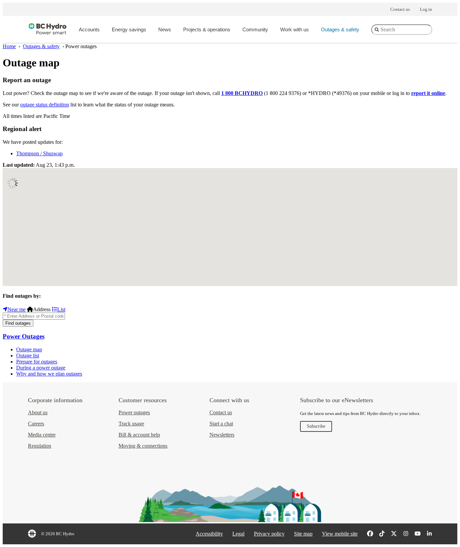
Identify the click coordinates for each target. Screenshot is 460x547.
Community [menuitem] (255, 29)
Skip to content (224, 4)
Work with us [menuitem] (294, 29)
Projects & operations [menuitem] (206, 29)
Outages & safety (41, 46)
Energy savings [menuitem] (129, 29)
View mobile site (340, 534)
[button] (414, 208)
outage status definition (44, 104)
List (61, 309)
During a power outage (40, 368)
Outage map (29, 349)
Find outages (18, 323)
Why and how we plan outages (49, 374)
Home (9, 46)
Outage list (27, 355)
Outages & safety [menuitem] (340, 29)
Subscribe (316, 426)
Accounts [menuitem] (89, 29)
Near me (16, 309)
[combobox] (401, 30)
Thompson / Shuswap (39, 153)
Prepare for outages (36, 361)
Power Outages (23, 336)
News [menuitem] (164, 29)
